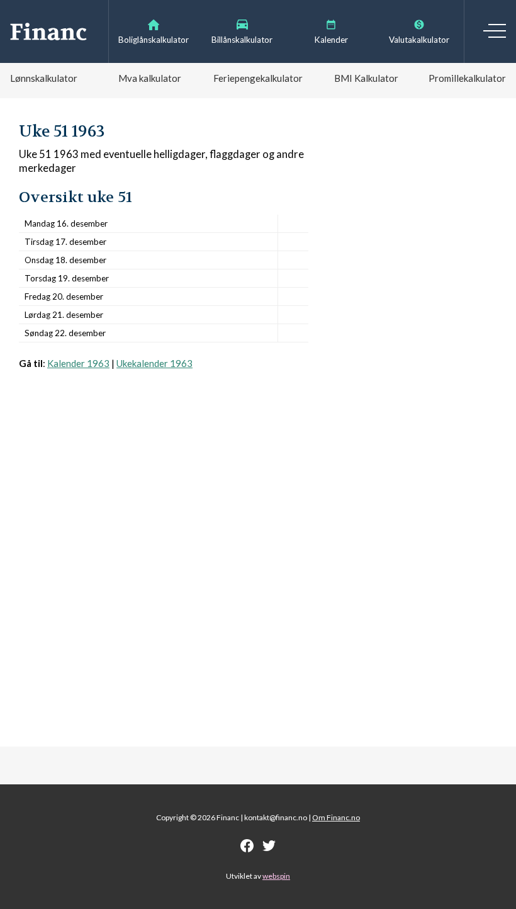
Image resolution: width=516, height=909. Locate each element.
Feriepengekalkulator (258, 78)
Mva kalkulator (149, 78)
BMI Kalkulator (366, 78)
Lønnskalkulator (43, 78)
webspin (276, 876)
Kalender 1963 (78, 363)
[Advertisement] (163, 524)
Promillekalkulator (467, 78)
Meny (494, 31)
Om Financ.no (336, 817)
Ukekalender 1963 (154, 363)
